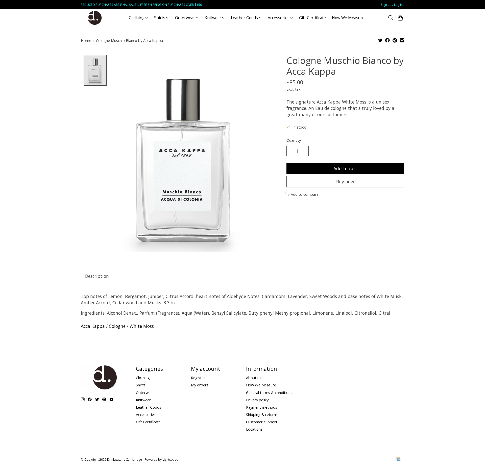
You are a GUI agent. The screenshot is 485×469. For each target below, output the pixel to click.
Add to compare (305, 194)
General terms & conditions (269, 392)
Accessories (146, 414)
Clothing (143, 377)
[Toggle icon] (390, 17)
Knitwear (143, 399)
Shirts (141, 384)
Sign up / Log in (392, 5)
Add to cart (345, 168)
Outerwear (145, 392)
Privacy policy (257, 399)
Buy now (345, 182)
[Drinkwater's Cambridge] (95, 18)
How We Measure (348, 17)
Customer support (261, 421)
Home (86, 40)
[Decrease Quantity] (292, 151)
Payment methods (261, 407)
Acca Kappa (93, 326)
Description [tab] (97, 276)
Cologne (117, 326)
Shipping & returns (262, 414)
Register (198, 377)
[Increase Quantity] (303, 151)
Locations (254, 429)
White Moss (142, 326)
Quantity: (294, 140)
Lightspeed (170, 459)
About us (253, 377)
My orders (199, 384)
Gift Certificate (312, 17)
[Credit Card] (398, 459)
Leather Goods (148, 407)
